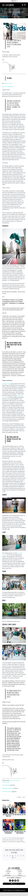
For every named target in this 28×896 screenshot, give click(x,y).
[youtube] (18, 881)
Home (17, 840)
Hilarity (10, 840)
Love (15, 841)
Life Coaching (10, 841)
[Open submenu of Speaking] (25, 870)
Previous (19, 797)
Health (7, 840)
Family (3, 840)
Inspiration (4, 841)
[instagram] (13, 881)
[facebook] (10, 881)
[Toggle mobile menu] (25, 5)
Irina (3, 358)
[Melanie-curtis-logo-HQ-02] (14, 867)
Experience (21, 838)
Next (24, 797)
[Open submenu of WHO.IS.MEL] (13, 875)
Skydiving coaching (7, 788)
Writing (22, 841)
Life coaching (6, 785)
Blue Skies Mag (15, 838)
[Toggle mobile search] (22, 5)
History (14, 840)
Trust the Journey (7, 791)
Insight (21, 840)
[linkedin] (15, 881)
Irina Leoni (12, 780)
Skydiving (19, 841)
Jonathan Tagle (6, 383)
